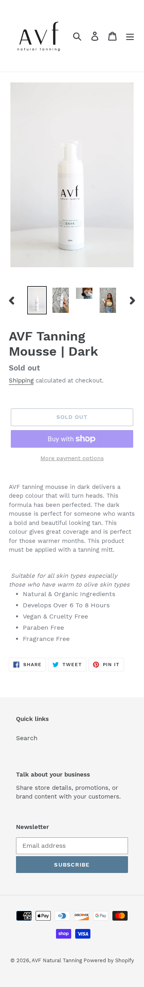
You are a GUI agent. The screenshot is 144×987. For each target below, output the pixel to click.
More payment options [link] (72, 458)
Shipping (21, 380)
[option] (37, 300)
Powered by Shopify (109, 960)
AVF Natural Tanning (58, 960)
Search (27, 738)
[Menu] (130, 36)
